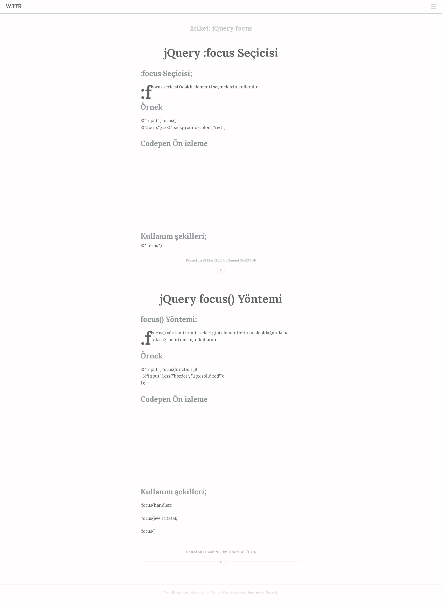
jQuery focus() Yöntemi (221, 299)
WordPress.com (234, 592)
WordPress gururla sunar (184, 592)
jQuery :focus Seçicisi (221, 53)
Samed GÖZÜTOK (242, 260)
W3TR (14, 6)
